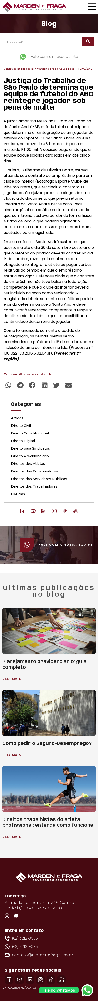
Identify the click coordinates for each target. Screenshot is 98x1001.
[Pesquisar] (88, 41)
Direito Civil (21, 426)
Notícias (18, 494)
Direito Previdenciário (30, 456)
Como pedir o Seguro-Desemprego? (47, 743)
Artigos (17, 418)
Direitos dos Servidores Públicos (39, 479)
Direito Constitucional (30, 433)
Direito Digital (23, 441)
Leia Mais (11, 679)
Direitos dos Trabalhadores (34, 486)
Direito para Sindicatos (30, 448)
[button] (8, 385)
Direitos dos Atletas (28, 463)
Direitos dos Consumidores (34, 471)
